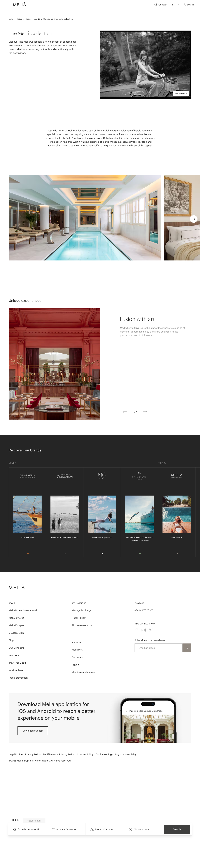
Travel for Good (17, 662)
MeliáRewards (16, 617)
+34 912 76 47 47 (144, 610)
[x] (150, 630)
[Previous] (125, 412)
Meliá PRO (77, 649)
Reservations (79, 603)
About (12, 603)
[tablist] (100, 820)
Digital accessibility (125, 754)
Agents (75, 664)
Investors (14, 655)
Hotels (19, 19)
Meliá (11, 19)
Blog (11, 640)
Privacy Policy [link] (33, 754)
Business (76, 642)
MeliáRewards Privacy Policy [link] (59, 754)
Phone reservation (82, 625)
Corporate (77, 657)
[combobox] (175, 4)
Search (177, 829)
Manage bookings (81, 610)
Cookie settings (104, 754)
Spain (27, 19)
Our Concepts (16, 647)
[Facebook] (137, 630)
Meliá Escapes (16, 625)
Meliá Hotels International (23, 610)
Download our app (33, 730)
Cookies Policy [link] (85, 754)
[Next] (145, 412)
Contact (139, 603)
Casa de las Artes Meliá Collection (58, 19)
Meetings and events (83, 672)
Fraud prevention (18, 677)
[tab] (15, 820)
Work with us (16, 670)
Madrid (37, 19)
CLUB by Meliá (17, 632)
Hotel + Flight (79, 617)
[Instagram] (143, 630)
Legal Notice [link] (16, 754)
